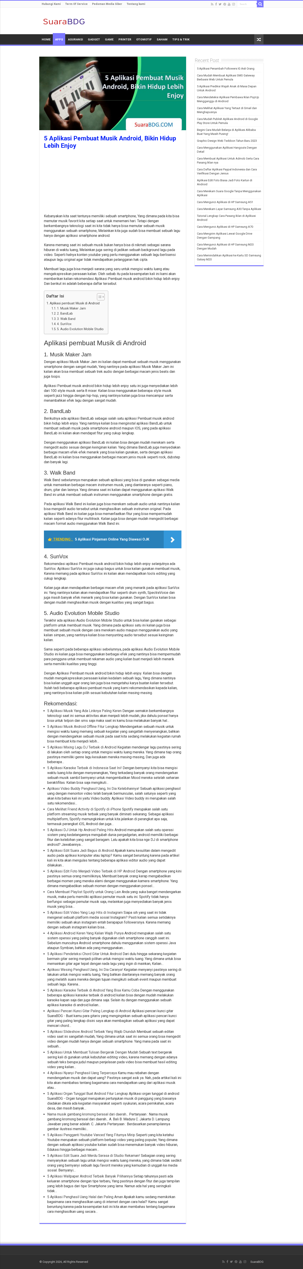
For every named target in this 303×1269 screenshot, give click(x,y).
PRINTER (124, 39)
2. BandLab (65, 313)
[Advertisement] (112, 183)
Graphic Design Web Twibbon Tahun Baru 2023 (227, 140)
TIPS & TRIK (181, 39)
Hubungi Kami (51, 4)
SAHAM (162, 39)
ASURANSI (75, 39)
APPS (59, 39)
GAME (109, 39)
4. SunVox (64, 324)
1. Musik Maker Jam (71, 308)
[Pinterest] (224, 4)
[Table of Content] (101, 296)
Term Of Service (76, 4)
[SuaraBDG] (64, 20)
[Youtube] (229, 4)
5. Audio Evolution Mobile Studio (80, 329)
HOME (46, 39)
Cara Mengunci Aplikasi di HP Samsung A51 (225, 202)
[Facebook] (216, 4)
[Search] (260, 4)
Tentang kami (136, 4)
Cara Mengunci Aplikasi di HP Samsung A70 (225, 226)
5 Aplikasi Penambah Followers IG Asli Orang (225, 68)
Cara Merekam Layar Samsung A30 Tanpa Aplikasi (229, 209)
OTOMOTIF (144, 39)
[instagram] (233, 4)
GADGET (94, 39)
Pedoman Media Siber (107, 4)
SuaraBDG (257, 1261)
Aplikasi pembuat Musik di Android (75, 303)
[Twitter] (220, 4)
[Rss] (212, 4)
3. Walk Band (66, 319)
